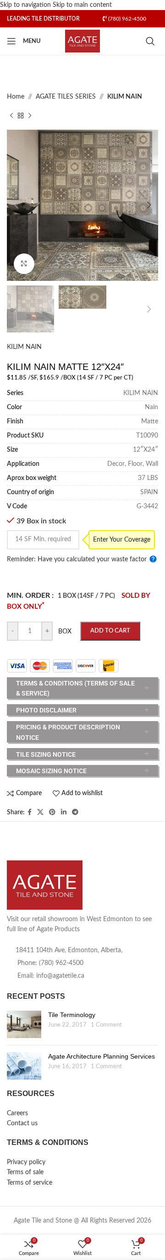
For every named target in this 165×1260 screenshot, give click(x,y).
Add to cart (110, 631)
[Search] (152, 41)
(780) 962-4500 (126, 18)
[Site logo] (82, 41)
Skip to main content (82, 5)
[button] (16, 205)
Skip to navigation (26, 5)
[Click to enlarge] (24, 263)
